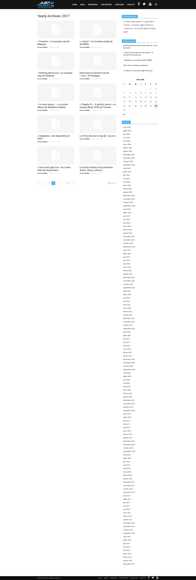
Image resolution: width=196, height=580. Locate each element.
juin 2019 (126, 421)
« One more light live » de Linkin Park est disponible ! (54, 169)
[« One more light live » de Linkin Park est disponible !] (55, 155)
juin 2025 (126, 175)
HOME (74, 4)
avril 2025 (126, 182)
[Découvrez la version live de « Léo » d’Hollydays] (98, 61)
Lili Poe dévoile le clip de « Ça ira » (98, 136)
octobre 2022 (128, 284)
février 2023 (127, 270)
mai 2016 (126, 547)
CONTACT (131, 4)
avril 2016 (126, 550)
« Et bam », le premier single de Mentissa (138, 25)
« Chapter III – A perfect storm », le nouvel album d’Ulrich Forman (98, 106)
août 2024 (127, 209)
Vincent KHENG (42, 47)
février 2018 (127, 475)
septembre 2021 (129, 328)
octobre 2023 (128, 243)
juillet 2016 (127, 540)
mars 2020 (127, 390)
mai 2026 (126, 137)
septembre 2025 (129, 165)
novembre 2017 (129, 485)
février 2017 (127, 516)
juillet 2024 (127, 212)
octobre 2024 (128, 202)
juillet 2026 (127, 131)
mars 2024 (127, 226)
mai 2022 (126, 301)
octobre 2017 (128, 489)
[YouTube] (157, 578)
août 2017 (127, 496)
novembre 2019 (129, 404)
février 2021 (127, 352)
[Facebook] (148, 578)
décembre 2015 (129, 564)
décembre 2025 (129, 154)
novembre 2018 (129, 444)
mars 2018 (127, 472)
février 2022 (127, 311)
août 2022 (127, 291)
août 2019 (127, 414)
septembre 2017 (129, 492)
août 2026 (127, 127)
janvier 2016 (127, 560)
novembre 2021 (129, 322)
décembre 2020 (129, 359)
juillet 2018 (127, 458)
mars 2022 (127, 308)
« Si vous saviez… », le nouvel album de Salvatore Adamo (52, 106)
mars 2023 (127, 267)
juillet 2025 (127, 172)
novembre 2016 (129, 526)
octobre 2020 (128, 366)
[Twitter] (153, 578)
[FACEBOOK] (139, 4)
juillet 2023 (127, 253)
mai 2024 (126, 219)
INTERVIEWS (93, 4)
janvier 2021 (127, 356)
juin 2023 (126, 257)
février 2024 (127, 230)
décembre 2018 (129, 441)
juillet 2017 (127, 499)
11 (130, 97)
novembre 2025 (129, 158)
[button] (156, 4)
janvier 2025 (127, 192)
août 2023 (127, 250)
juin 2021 (126, 339)
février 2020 (127, 393)
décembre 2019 (129, 400)
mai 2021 (126, 342)
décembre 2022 (129, 277)
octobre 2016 (128, 530)
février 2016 (127, 557)
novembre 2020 (129, 363)
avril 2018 (126, 468)
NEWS (82, 4)
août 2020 (127, 373)
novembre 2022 (129, 281)
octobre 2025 (128, 161)
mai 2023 (126, 260)
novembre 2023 (129, 240)
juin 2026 (126, 134)
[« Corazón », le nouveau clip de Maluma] (55, 29)
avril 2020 (126, 386)
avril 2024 (126, 223)
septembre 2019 (129, 410)
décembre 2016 (129, 523)
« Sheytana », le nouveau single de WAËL (137, 60)
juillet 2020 (127, 376)
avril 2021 (126, 346)
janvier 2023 (127, 274)
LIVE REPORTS (106, 4)
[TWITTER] (144, 4)
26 (136, 106)
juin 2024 (126, 216)
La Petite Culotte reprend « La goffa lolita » (139, 21)
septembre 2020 (129, 369)
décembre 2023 (129, 236)
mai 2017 (126, 506)
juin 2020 (126, 380)
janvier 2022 (127, 315)
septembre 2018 (129, 451)
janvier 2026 (127, 151)
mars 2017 (127, 513)
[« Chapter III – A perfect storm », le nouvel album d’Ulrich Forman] (98, 92)
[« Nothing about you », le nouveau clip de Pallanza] (55, 61)
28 (146, 106)
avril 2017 (126, 509)
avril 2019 (126, 427)
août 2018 (127, 455)
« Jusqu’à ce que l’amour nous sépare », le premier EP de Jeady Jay (138, 54)
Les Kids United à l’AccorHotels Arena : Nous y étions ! (96, 169)
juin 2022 (126, 298)
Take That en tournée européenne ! (135, 65)
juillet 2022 (127, 294)
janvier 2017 (127, 519)
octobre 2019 (128, 407)
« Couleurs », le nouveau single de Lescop (137, 71)
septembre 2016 (129, 533)
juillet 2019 (127, 417)
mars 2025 (127, 185)
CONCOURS (119, 4)
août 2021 (127, 332)
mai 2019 (126, 424)
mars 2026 (127, 144)
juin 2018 (126, 461)
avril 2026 (126, 141)
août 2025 (127, 168)
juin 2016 (126, 543)
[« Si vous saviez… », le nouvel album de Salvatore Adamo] (55, 92)
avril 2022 (126, 305)
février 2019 (127, 434)
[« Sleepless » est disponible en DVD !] (55, 124)
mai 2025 (126, 178)
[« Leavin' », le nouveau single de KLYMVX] (98, 29)
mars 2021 (127, 349)
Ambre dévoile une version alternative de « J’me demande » (140, 47)
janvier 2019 (127, 438)
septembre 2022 (129, 288)
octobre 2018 (128, 448)
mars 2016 (127, 554)
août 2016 (127, 537)
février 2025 (127, 189)
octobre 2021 (128, 325)
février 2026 (127, 148)
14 (146, 97)
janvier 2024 (127, 233)
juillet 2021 (127, 335)
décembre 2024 (129, 195)
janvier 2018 (127, 479)
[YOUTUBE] (150, 4)
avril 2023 (126, 264)
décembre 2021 (129, 318)
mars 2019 (127, 431)
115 (68, 183)
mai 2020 (126, 383)
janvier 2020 (127, 397)
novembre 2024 (129, 199)
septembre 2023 (129, 247)
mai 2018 (126, 465)
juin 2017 (126, 502)
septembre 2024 (129, 206)
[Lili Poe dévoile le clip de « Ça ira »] (98, 124)
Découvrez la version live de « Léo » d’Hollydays (94, 74)
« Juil (123, 114)
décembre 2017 (129, 482)
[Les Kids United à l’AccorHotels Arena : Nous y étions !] (98, 155)
